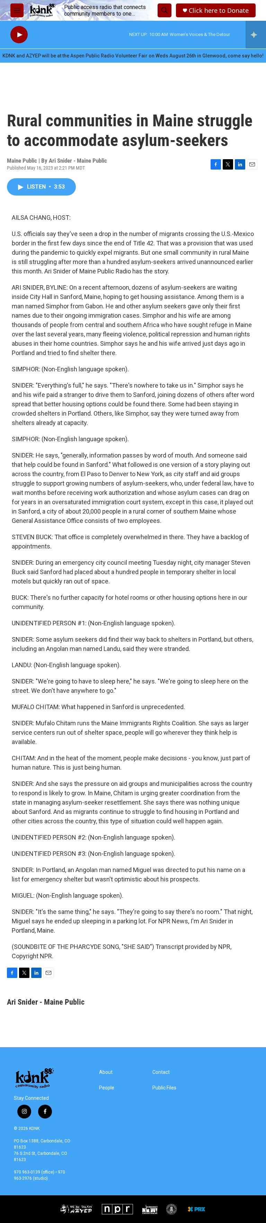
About (106, 1072)
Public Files (164, 1087)
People (106, 1087)
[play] (19, 35)
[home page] (42, 10)
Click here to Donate (219, 10)
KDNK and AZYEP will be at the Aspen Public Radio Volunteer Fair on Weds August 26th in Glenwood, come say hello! (133, 55)
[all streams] (256, 34)
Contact (161, 1072)
